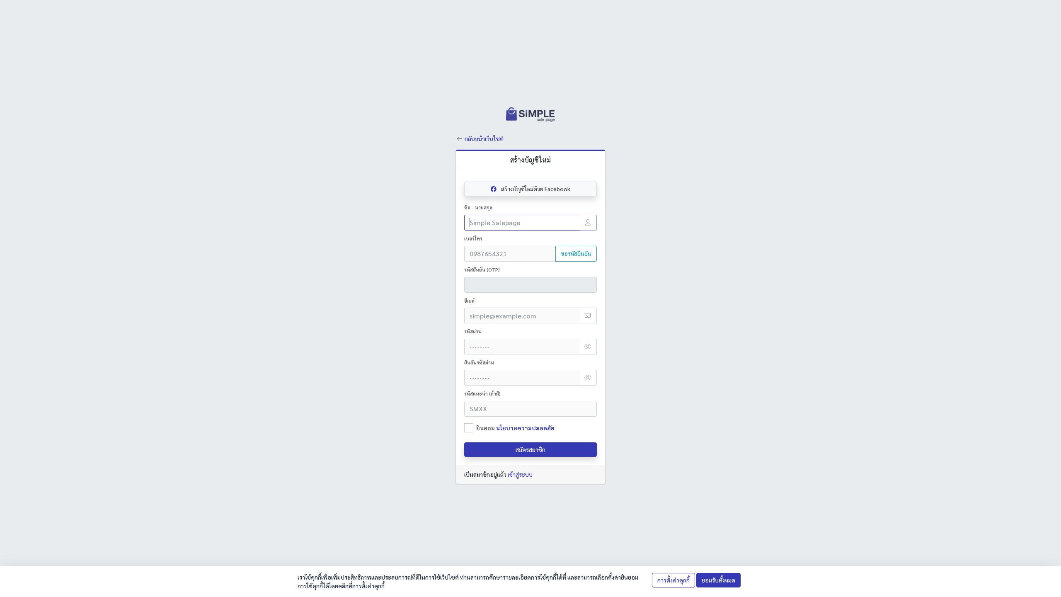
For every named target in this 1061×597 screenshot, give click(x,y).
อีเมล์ (469, 301)
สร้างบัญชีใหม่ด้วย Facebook (535, 188)
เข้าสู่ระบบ (520, 474)
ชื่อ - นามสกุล (478, 207)
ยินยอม (515, 428)
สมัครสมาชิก (530, 449)
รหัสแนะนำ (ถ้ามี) (482, 394)
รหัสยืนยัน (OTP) (482, 270)
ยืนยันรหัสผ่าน (479, 362)
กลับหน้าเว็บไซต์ (484, 138)
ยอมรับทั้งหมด (718, 580)
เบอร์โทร (473, 238)
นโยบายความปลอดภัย (525, 428)
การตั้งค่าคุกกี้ (673, 580)
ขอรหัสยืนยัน (576, 253)
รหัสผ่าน (473, 331)
